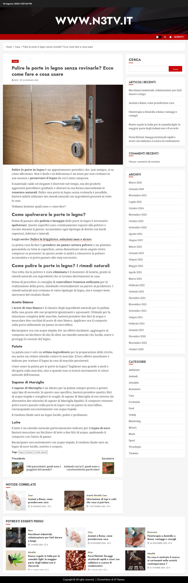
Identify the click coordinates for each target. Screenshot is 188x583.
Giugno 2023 (136, 240)
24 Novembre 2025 (158, 543)
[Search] (165, 37)
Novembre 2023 (138, 214)
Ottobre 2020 (136, 349)
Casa (15, 61)
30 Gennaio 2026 (38, 506)
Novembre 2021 (138, 304)
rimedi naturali (41, 452)
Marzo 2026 (135, 182)
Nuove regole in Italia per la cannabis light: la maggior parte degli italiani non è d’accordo (44, 561)
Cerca (135, 59)
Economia (134, 402)
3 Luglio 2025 (96, 570)
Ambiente (134, 369)
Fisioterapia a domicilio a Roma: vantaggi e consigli (161, 537)
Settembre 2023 (138, 227)
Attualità (97, 495)
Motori (132, 427)
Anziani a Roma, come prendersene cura (40, 500)
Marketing (135, 421)
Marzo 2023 (135, 246)
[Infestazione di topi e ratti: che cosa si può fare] (74, 501)
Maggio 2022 (136, 266)
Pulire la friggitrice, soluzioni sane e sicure (61, 239)
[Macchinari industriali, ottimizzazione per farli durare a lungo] (16, 537)
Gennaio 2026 (136, 189)
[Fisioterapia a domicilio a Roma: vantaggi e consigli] (135, 537)
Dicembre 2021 (137, 298)
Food (131, 408)
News (132, 434)
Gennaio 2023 (136, 253)
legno (21, 452)
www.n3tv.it (94, 20)
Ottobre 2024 (136, 208)
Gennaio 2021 (136, 330)
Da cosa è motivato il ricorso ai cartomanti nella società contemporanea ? (163, 561)
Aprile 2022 (135, 272)
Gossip (132, 414)
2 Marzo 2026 (37, 545)
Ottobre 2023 (136, 221)
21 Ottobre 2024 (157, 568)
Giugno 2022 (136, 259)
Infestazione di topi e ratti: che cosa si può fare (102, 500)
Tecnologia (135, 446)
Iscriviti (179, 36)
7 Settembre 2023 (97, 506)
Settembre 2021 (138, 310)
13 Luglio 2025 (37, 570)
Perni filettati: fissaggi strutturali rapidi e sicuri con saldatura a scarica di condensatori (104, 561)
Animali (90, 495)
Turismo (133, 453)
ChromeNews (104, 579)
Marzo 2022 (135, 278)
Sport (132, 440)
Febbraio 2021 (137, 323)
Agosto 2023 (135, 233)
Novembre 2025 (138, 195)
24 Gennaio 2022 (30, 80)
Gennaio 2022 (136, 291)
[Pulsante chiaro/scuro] (159, 37)
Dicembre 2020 (137, 336)
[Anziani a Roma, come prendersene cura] (16, 501)
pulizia (29, 452)
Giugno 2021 (136, 317)
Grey (16, 80)
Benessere (134, 389)
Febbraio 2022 (137, 285)
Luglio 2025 (135, 201)
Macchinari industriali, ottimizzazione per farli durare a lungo (45, 538)
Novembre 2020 (138, 342)
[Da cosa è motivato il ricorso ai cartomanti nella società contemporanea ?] (135, 560)
